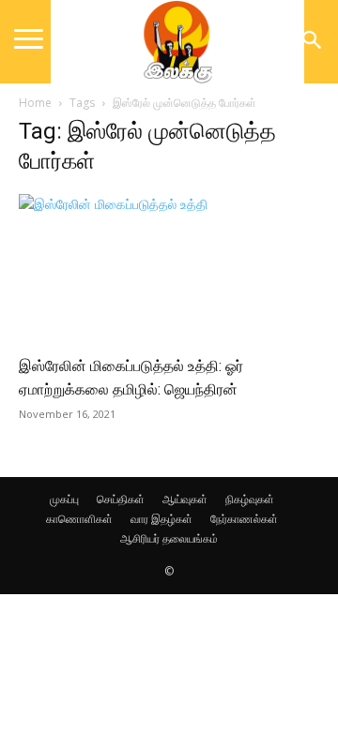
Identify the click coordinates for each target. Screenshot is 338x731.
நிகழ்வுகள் (249, 499)
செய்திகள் (121, 499)
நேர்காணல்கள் (244, 519)
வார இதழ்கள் (161, 519)
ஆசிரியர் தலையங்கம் (169, 538)
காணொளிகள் (79, 519)
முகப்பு (64, 499)
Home (35, 103)
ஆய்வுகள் (184, 499)
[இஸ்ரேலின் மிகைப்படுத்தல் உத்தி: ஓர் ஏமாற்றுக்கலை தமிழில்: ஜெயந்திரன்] (169, 268)
